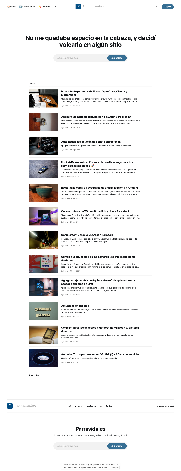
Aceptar (115, 467)
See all (33, 375)
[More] (55, 7)
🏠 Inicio (11, 6)
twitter (109, 406)
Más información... (100, 467)
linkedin (78, 406)
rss (101, 406)
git (69, 406)
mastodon (91, 406)
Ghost (171, 406)
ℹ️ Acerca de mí (27, 6)
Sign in (167, 6)
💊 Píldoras (44, 6)
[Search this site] (156, 7)
